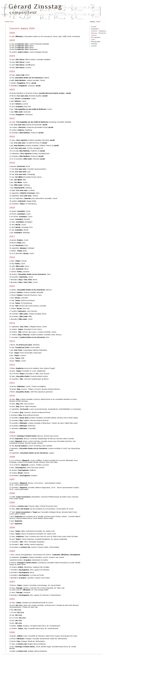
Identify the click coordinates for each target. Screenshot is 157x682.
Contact (94, 46)
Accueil (93, 26)
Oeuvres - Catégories (98, 31)
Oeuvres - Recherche (98, 33)
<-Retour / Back (8, 21)
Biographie (95, 29)
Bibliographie (96, 41)
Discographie (95, 37)
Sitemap (94, 44)
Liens (93, 39)
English (98, 21)
